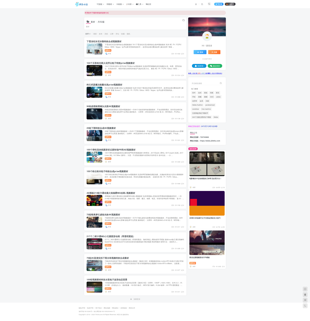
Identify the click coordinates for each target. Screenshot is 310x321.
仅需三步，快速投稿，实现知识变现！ (99, 14)
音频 (199, 97)
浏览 (106, 34)
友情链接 (123, 308)
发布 (100, 34)
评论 (117, 34)
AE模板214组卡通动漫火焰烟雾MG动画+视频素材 (111, 192)
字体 (193, 97)
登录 (201, 52)
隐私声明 (82, 308)
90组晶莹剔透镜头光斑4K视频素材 (103, 106)
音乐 (217, 93)
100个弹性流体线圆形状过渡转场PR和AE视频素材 (111, 149)
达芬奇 (194, 101)
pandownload (210, 105)
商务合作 (132, 308)
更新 (95, 34)
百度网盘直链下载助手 (200, 113)
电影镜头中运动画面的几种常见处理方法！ (205, 178)
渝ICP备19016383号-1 (86, 311)
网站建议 (115, 308)
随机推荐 (193, 149)
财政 (205, 93)
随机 (128, 34)
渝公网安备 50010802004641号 (104, 311)
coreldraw (195, 109)
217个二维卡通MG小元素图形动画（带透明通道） (111, 236)
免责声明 (90, 308)
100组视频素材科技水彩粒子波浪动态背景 (107, 279)
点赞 (111, 34)
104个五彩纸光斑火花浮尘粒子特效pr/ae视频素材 (111, 63)
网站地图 (107, 308)
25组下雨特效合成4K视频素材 (101, 128)
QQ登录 (200, 66)
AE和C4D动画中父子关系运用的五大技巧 (205, 218)
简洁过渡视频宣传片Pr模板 (199, 257)
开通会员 (231, 4)
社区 (149, 4)
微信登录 (216, 66)
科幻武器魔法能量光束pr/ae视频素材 (104, 84)
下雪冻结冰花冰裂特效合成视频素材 (104, 41)
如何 (199, 93)
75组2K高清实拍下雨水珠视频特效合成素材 (108, 257)
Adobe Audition (197, 105)
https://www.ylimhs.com (210, 140)
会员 (201, 101)
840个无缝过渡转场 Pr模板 (201, 117)
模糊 (205, 97)
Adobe (216, 117)
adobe (218, 97)
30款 (207, 101)
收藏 (123, 34)
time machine (206, 109)
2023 (211, 97)
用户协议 (98, 308)
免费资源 (108, 50)
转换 (211, 93)
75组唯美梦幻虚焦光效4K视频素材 (103, 214)
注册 (215, 52)
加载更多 (137, 299)
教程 (110, 4)
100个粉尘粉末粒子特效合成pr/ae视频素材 (107, 171)
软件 (193, 93)
